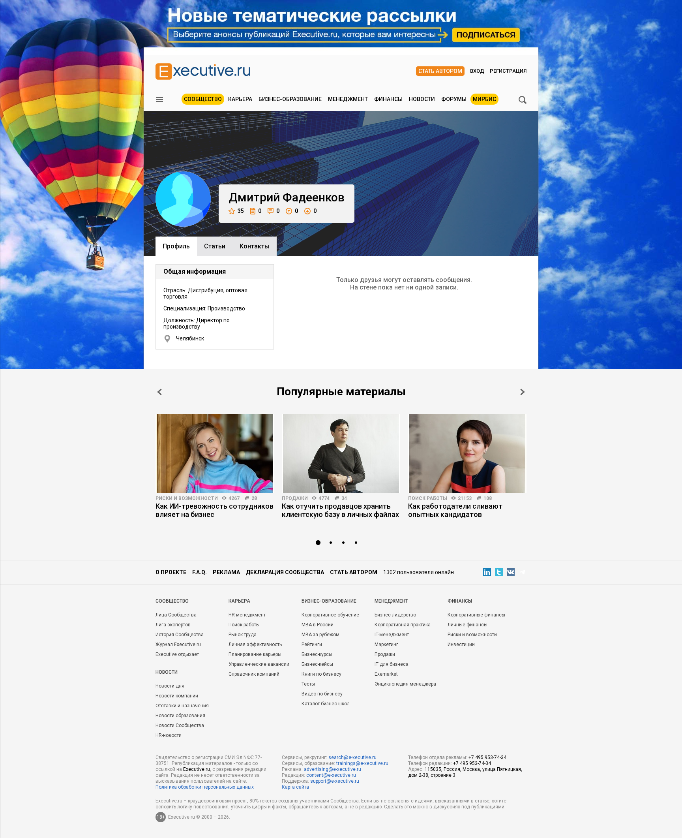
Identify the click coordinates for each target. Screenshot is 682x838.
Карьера (240, 99)
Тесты (308, 684)
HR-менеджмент (247, 615)
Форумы (454, 99)
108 (487, 498)
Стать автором (440, 71)
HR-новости (169, 735)
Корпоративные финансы (476, 615)
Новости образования (180, 715)
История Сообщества (180, 634)
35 (241, 211)
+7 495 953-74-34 (487, 757)
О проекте (171, 572)
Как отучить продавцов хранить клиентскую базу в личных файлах (340, 510)
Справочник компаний (254, 674)
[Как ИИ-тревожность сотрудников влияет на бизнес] (215, 453)
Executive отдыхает (177, 654)
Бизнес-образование (290, 99)
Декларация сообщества (285, 572)
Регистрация (508, 71)
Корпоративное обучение (330, 615)
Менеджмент (348, 99)
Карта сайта (295, 787)
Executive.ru (196, 769)
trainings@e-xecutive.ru (362, 763)
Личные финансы (467, 625)
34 (344, 498)
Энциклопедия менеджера (405, 684)
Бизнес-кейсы (317, 664)
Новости (422, 99)
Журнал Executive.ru (178, 644)
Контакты (255, 246)
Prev (159, 392)
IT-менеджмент (392, 634)
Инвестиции (461, 644)
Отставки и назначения (182, 705)
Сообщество (203, 99)
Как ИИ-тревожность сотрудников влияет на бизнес (215, 510)
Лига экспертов (173, 625)
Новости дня (170, 686)
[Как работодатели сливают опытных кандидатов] (467, 453)
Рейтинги (312, 644)
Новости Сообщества (180, 725)
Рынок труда (243, 634)
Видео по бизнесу (322, 694)
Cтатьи (214, 246)
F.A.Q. (199, 572)
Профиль (176, 246)
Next (522, 392)
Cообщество (172, 601)
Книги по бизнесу (321, 674)
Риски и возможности (187, 498)
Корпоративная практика (403, 625)
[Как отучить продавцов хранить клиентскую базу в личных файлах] (341, 453)
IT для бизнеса (391, 664)
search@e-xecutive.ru (352, 757)
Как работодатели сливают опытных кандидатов (455, 510)
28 (254, 498)
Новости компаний (177, 696)
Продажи (295, 498)
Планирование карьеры (255, 654)
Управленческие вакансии (259, 664)
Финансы (388, 99)
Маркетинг (386, 644)
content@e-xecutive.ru (331, 775)
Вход (477, 71)
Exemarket (386, 674)
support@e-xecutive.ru (334, 781)
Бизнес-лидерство (395, 615)
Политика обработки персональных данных (205, 787)
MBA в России (318, 625)
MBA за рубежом (320, 634)
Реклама (226, 572)
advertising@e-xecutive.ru (332, 769)
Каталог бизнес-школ (326, 703)
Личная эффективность (255, 644)
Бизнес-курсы (317, 654)
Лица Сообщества (176, 615)
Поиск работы (427, 498)
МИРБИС (484, 99)
